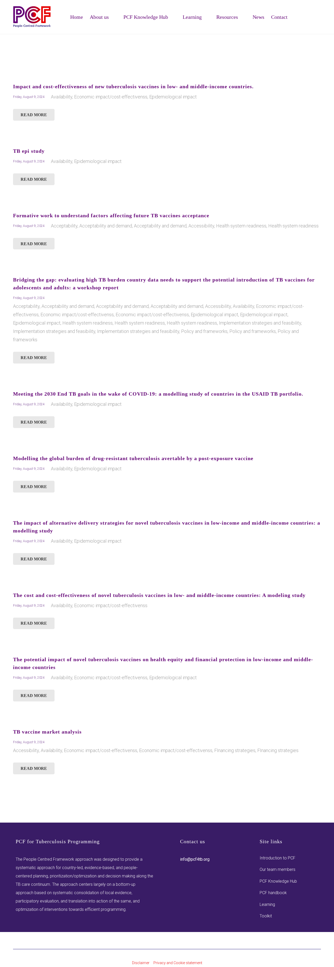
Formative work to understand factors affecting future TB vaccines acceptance (111, 215)
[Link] (32, 17)
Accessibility (201, 225)
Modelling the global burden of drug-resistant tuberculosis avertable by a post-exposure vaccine (133, 458)
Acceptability (64, 225)
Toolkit (266, 915)
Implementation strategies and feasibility (260, 323)
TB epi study (29, 151)
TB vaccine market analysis (47, 732)
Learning (267, 904)
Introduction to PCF (277, 857)
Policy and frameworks (204, 331)
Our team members (277, 869)
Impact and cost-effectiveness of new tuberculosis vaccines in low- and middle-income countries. (133, 86)
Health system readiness (241, 225)
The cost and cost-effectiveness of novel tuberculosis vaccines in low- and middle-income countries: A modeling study (159, 595)
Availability (61, 96)
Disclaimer (141, 963)
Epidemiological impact (173, 96)
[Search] (318, 21)
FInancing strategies (234, 750)
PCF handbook (273, 892)
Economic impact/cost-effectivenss (110, 96)
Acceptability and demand (105, 225)
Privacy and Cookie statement (177, 963)
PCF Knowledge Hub (278, 881)
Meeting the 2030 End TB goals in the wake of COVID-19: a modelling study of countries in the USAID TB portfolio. (158, 394)
